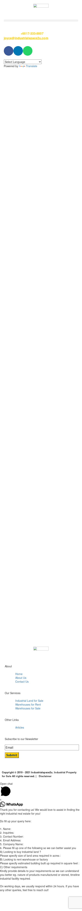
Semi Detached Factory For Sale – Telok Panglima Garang (43, 133)
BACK (10, 186)
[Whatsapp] (27, 51)
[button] (41, 21)
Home (41, 127)
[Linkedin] (18, 51)
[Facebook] (8, 51)
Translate (31, 66)
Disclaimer (45, 776)
